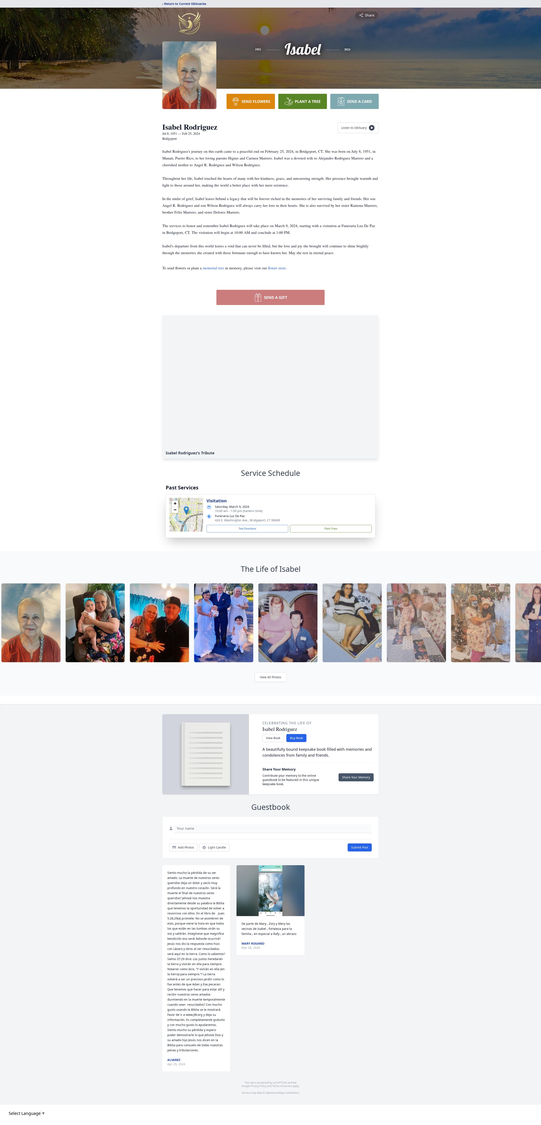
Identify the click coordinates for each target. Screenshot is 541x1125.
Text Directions (247, 528)
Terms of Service (282, 1086)
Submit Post (359, 847)
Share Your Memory (356, 777)
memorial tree (213, 267)
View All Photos (270, 677)
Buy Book (296, 738)
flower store (277, 267)
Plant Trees (330, 528)
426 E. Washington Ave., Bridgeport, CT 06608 (247, 520)
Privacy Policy (258, 1086)
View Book (273, 738)
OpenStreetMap (275, 1093)
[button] (186, 510)
